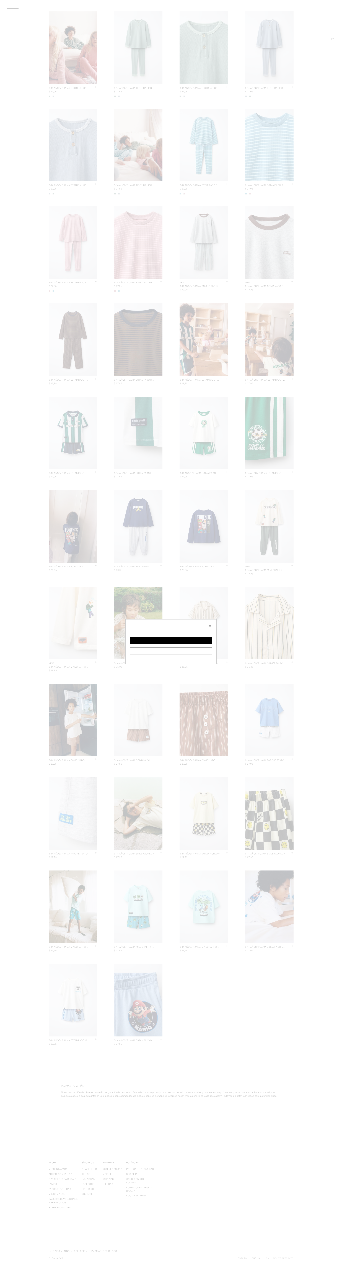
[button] (171, 640)
